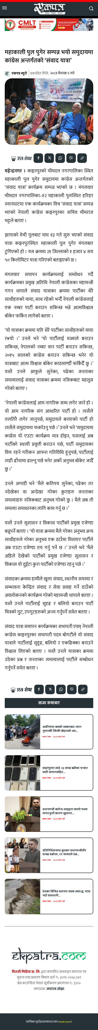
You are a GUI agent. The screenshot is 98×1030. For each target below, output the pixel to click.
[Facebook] (38, 158)
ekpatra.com (64, 1022)
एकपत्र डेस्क (47, 736)
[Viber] (71, 158)
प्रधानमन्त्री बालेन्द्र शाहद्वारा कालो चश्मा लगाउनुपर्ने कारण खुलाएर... (65, 811)
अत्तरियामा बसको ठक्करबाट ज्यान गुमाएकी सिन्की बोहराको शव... (62, 729)
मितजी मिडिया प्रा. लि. (26, 972)
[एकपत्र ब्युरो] (8, 73)
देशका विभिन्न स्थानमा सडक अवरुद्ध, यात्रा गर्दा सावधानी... (66, 893)
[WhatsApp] (60, 158)
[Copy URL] (82, 158)
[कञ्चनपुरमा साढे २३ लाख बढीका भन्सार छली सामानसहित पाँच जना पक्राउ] (22, 773)
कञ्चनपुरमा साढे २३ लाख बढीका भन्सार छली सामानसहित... (65, 770)
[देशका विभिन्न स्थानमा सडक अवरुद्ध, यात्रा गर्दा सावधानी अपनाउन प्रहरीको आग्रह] (22, 896)
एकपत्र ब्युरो (19, 73)
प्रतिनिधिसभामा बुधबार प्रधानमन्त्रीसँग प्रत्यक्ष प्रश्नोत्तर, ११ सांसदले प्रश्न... (64, 852)
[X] (49, 158)
